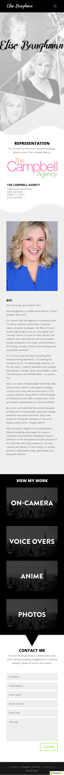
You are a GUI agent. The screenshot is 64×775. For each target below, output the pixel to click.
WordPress (32, 770)
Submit (48, 747)
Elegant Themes (31, 766)
